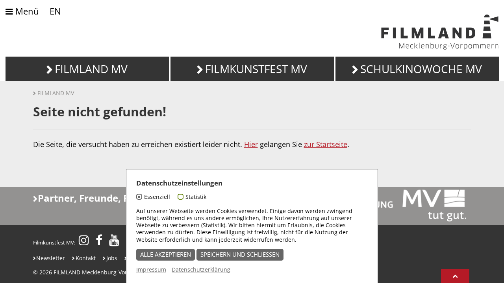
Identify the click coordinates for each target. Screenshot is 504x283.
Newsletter (50, 258)
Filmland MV (55, 93)
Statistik (195, 197)
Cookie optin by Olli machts (347, 278)
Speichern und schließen (240, 254)
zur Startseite (325, 144)
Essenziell (157, 197)
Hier (251, 144)
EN (55, 11)
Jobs (111, 258)
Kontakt (86, 258)
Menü (26, 11)
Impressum (151, 269)
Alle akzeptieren (165, 254)
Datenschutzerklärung (201, 269)
